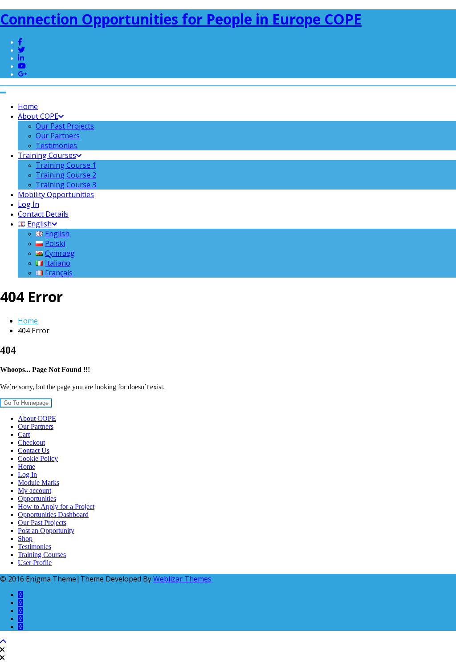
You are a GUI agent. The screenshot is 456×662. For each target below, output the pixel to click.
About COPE (38, 116)
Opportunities (37, 498)
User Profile (35, 562)
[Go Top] (3, 642)
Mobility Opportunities (56, 194)
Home (28, 106)
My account (34, 490)
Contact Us (33, 450)
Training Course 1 (66, 165)
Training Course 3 (66, 185)
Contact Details (43, 214)
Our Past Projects (65, 126)
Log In (28, 204)
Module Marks (38, 482)
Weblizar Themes (182, 579)
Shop (25, 538)
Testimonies (56, 145)
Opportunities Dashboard (53, 514)
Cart (24, 434)
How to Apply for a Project (56, 506)
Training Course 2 (66, 175)
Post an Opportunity (46, 530)
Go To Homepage (26, 403)
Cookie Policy (38, 458)
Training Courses (47, 155)
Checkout (31, 442)
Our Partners (58, 136)
